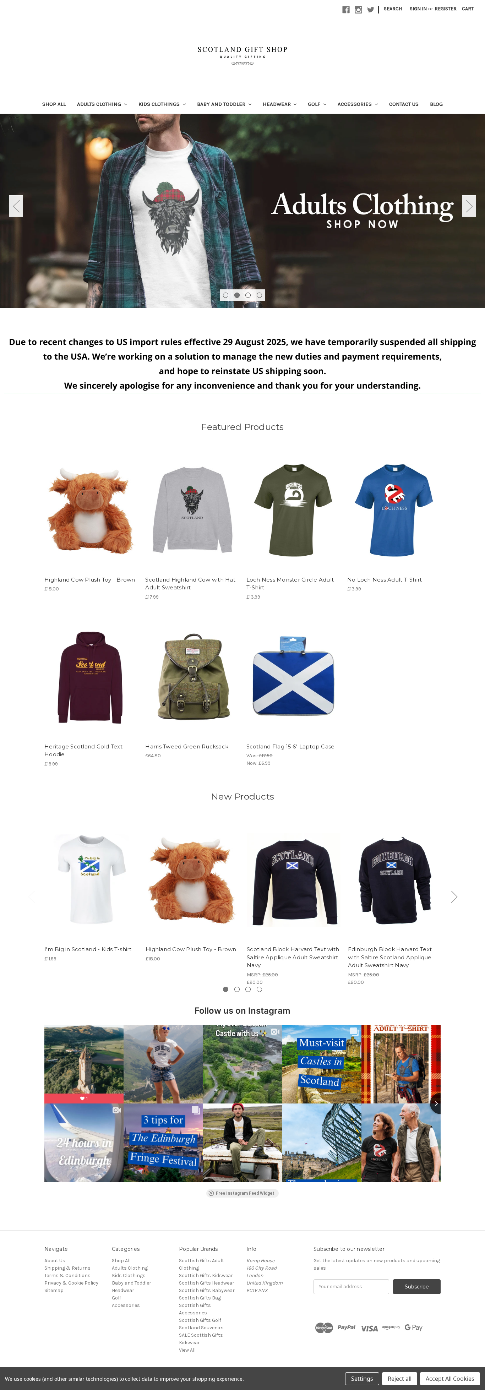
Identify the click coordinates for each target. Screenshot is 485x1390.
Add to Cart (91, 516)
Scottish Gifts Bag (200, 1298)
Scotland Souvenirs (201, 1328)
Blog (436, 104)
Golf (315, 104)
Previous (16, 206)
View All (187, 1350)
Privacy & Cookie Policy (71, 1283)
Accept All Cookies (450, 1379)
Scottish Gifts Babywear (207, 1290)
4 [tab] (259, 295)
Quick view (91, 874)
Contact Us (404, 104)
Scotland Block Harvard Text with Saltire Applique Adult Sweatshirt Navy (293, 957)
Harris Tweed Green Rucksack (186, 746)
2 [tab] (237, 295)
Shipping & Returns (67, 1268)
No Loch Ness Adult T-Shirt (384, 579)
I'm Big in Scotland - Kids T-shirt (88, 949)
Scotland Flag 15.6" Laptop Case (290, 746)
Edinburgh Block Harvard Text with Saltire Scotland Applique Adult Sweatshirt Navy (390, 957)
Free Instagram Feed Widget (245, 1193)
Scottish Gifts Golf (200, 1320)
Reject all (400, 1379)
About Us (54, 1261)
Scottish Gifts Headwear (206, 1283)
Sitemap (54, 1290)
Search (393, 9)
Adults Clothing (99, 104)
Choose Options (192, 516)
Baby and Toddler (222, 104)
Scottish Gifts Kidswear (206, 1275)
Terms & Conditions (67, 1275)
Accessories (355, 104)
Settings (362, 1379)
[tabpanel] (242, 211)
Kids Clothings (159, 104)
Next (469, 206)
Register (446, 9)
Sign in (418, 9)
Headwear (277, 104)
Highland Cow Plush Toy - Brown (89, 579)
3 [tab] (248, 295)
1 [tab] (225, 295)
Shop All (54, 104)
